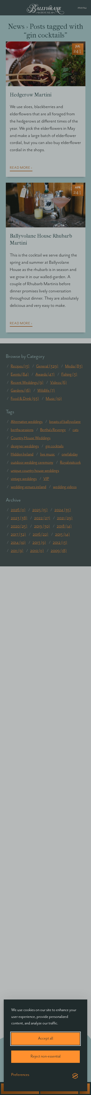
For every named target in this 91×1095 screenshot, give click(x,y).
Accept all (45, 1038)
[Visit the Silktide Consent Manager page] (75, 1076)
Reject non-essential (46, 1056)
